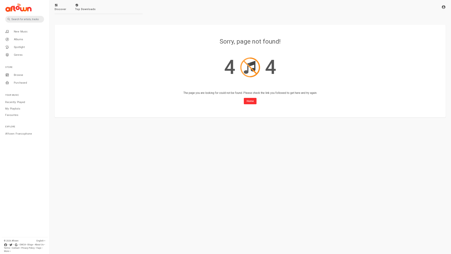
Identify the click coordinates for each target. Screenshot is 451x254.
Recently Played (15, 102)
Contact (16, 248)
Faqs (38, 248)
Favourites (11, 115)
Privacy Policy (28, 248)
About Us (39, 245)
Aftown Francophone (18, 133)
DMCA (23, 245)
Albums (18, 39)
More (6, 251)
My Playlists (12, 108)
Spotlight (19, 47)
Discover (60, 9)
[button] (24, 19)
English (40, 241)
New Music (20, 31)
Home (250, 101)
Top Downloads (85, 9)
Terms (7, 248)
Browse (18, 75)
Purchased (20, 82)
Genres (18, 54)
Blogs (30, 245)
